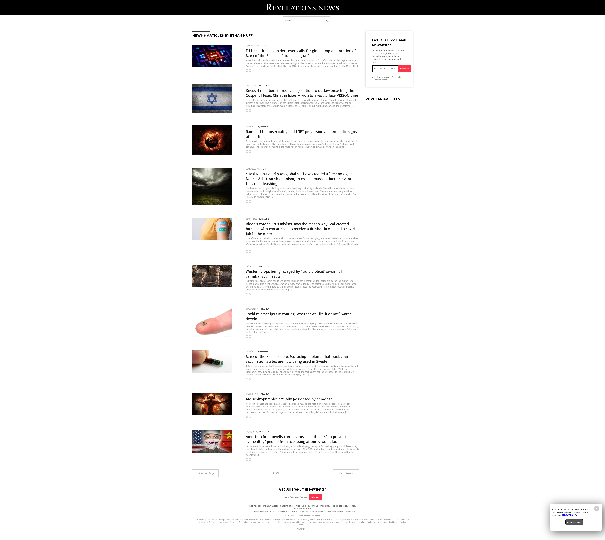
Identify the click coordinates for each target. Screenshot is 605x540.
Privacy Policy (302, 529)
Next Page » (346, 473)
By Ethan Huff (263, 46)
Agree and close (574, 522)
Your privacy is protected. (382, 77)
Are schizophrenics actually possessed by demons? (289, 399)
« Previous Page (205, 473)
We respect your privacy (286, 511)
